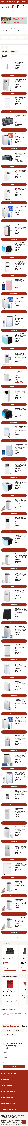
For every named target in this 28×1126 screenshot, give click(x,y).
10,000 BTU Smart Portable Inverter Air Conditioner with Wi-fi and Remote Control (21, 610)
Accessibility (11, 1116)
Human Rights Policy (18, 1120)
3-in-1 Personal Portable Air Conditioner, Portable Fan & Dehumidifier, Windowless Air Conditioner (21, 226)
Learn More (14, 2)
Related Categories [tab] (10, 1026)
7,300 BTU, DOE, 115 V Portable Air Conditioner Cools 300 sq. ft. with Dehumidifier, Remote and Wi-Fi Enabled (20, 683)
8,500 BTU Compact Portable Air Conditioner (20, 62)
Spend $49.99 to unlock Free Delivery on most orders (14, 1)
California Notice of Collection (8, 1122)
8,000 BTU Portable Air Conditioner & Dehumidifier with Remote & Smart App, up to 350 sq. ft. (20, 299)
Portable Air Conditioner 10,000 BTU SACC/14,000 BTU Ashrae (20, 646)
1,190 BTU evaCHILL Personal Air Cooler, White (20, 244)
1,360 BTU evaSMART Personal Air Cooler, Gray (20, 537)
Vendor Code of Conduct (7, 1121)
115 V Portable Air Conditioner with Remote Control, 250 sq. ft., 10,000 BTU (20, 501)
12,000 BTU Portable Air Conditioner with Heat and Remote (20, 810)
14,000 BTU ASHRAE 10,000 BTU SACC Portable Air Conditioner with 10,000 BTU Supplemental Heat (20, 664)
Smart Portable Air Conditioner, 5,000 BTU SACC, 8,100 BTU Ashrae (20, 81)
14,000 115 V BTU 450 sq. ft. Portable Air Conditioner (20, 99)
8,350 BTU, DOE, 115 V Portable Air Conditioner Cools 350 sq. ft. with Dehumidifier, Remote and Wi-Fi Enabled (20, 701)
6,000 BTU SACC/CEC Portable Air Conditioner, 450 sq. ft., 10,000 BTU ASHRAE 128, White (21, 555)
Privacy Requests (20, 1122)
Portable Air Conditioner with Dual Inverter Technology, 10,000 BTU (20, 373)
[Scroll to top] (24, 1122)
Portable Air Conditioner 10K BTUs (20, 189)
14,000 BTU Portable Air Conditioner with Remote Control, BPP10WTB (20, 317)
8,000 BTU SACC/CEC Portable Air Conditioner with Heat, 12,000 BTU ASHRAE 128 (21, 919)
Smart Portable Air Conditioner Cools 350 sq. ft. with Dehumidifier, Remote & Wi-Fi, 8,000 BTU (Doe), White (20, 628)
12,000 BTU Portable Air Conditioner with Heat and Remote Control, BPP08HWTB (20, 774)
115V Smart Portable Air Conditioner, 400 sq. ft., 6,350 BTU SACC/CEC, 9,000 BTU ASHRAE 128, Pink (21, 281)
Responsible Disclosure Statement (9, 1117)
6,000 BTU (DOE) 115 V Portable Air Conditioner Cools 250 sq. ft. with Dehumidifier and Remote (21, 592)
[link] (4, 30)
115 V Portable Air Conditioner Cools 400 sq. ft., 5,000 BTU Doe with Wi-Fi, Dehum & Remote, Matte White (20, 391)
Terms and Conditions (6, 1115)
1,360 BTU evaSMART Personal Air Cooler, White (20, 482)
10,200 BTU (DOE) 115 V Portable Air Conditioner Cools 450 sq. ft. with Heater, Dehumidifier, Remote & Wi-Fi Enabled (20, 737)
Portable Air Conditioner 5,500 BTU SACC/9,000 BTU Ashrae (20, 519)
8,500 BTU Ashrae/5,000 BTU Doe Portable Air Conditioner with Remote (20, 464)
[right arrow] (26, 37)
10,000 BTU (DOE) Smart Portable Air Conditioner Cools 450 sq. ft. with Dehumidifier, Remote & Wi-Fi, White (20, 755)
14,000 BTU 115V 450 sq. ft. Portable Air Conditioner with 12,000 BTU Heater (20, 428)
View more (14, 1020)
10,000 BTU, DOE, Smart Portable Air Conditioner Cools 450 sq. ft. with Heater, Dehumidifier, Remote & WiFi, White (20, 828)
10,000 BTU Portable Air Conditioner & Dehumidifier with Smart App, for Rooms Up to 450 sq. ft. (21, 719)
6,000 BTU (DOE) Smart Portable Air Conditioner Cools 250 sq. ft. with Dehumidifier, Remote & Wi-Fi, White (20, 355)
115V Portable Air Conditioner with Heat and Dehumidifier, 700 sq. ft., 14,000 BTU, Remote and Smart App (20, 135)
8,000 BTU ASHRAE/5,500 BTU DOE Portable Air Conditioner (21, 864)
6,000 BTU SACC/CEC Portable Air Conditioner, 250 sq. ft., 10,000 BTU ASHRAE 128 (21, 901)
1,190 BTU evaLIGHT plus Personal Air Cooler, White (20, 335)
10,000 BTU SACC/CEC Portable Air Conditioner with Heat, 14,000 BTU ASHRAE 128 (20, 883)
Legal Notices (4, 1116)
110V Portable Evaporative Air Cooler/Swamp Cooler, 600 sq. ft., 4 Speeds (21, 792)
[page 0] (10, 937)
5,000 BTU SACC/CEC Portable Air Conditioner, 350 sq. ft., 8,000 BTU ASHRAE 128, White (21, 573)
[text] (14, 32)
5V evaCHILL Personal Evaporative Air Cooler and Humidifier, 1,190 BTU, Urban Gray (21, 410)
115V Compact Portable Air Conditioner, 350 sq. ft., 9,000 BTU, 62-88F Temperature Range (20, 263)
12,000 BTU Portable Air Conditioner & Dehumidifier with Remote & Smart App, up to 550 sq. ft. (20, 208)
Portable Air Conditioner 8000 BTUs (20, 171)
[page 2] (17, 937)
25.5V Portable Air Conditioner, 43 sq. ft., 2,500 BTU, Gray (21, 117)
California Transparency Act (18, 1115)
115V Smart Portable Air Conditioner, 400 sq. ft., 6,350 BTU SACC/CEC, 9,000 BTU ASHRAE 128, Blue (21, 446)
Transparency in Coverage (7, 1120)
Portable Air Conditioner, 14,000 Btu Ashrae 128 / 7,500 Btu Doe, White (21, 846)
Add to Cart (10, 969)
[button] (18, 3)
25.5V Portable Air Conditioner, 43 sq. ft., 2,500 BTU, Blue (21, 153)
